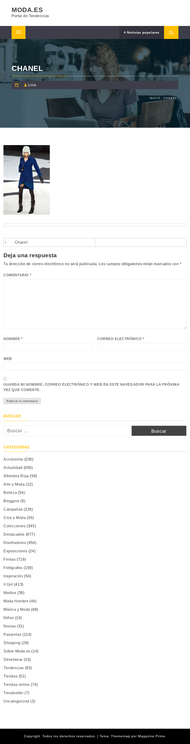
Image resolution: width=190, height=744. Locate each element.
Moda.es (27, 9)
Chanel (21, 242)
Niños (8, 618)
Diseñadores (14, 543)
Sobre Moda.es (16, 651)
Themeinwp (121, 736)
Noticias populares (142, 32)
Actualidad (12, 468)
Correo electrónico (120, 339)
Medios (9, 593)
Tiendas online (16, 685)
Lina (32, 85)
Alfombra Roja (16, 476)
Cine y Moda (14, 518)
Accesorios (13, 459)
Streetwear (13, 659)
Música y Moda (16, 609)
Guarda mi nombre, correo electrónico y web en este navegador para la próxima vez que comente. (91, 387)
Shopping (12, 643)
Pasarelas (12, 634)
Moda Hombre (15, 601)
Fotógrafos (12, 568)
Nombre (13, 339)
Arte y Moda (14, 484)
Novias (9, 626)
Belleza (10, 493)
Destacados (14, 534)
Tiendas (10, 676)
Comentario (17, 275)
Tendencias (13, 668)
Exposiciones (15, 551)
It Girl (8, 584)
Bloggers (11, 501)
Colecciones (14, 526)
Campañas (13, 509)
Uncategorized (16, 701)
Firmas (9, 559)
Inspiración (13, 576)
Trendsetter (13, 693)
